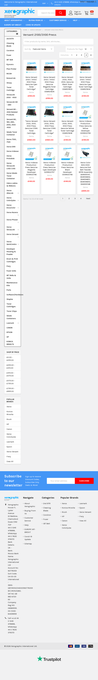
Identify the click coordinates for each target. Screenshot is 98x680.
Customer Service (58, 20)
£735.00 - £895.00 (11, 389)
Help (75, 20)
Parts (9, 290)
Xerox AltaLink (10, 191)
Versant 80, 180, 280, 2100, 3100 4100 (11, 123)
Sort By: (28, 49)
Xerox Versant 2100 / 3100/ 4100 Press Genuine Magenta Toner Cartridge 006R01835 (49, 84)
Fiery (9, 266)
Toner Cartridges (11, 305)
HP (8, 337)
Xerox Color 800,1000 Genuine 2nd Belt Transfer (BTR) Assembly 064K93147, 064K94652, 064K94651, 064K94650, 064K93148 (85, 173)
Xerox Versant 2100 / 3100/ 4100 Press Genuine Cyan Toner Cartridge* (31, 83)
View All (10, 461)
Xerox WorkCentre (11, 243)
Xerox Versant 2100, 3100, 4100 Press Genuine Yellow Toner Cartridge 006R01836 (67, 127)
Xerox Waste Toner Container (12, 176)
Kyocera (10, 64)
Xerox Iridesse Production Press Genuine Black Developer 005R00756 (67, 168)
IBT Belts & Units (11, 276)
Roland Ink (11, 78)
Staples (10, 299)
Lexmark (10, 323)
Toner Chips (12, 311)
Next (88, 198)
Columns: (65, 55)
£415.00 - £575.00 (10, 374)
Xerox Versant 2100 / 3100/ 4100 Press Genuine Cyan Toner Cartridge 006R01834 (85, 83)
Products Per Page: (75, 49)
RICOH (9, 74)
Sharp (9, 83)
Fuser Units (11, 271)
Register (78, 14)
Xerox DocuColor (11, 206)
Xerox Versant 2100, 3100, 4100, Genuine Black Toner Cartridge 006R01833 (67, 83)
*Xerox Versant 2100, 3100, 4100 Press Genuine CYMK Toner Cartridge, (31, 127)
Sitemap (28, 544)
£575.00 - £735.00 (11, 382)
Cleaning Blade (10, 44)
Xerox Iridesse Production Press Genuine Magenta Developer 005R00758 (31, 168)
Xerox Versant (12, 234)
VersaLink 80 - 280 (12, 103)
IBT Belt (10, 60)
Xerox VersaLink (11, 228)
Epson (9, 447)
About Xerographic (13, 20)
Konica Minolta (10, 412)
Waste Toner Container (12, 133)
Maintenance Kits (12, 284)
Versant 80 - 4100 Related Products (12, 112)
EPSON (9, 332)
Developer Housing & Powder (11, 251)
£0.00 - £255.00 (10, 358)
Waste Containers (11, 317)
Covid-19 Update (33, 25)
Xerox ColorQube (11, 199)
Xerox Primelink (11, 157)
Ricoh (9, 419)
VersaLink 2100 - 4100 (11, 96)
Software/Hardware (14, 295)
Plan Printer (11, 69)
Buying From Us (36, 20)
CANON (9, 328)
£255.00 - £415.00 (11, 366)
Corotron (10, 50)
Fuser (9, 55)
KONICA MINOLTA (10, 342)
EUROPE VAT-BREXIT (12, 25)
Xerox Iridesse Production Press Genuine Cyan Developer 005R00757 (49, 167)
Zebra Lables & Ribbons (12, 184)
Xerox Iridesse (13, 151)
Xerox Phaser (12, 220)
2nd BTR (10, 39)
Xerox (9, 406)
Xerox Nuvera (12, 212)
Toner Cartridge (11, 88)
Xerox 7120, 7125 (11, 140)
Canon (9, 429)
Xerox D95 (11, 147)
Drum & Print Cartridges (12, 260)
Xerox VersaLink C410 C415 (11, 166)
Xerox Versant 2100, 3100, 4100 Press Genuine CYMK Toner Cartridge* (49, 127)
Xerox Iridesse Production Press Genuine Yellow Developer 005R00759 (85, 127)
